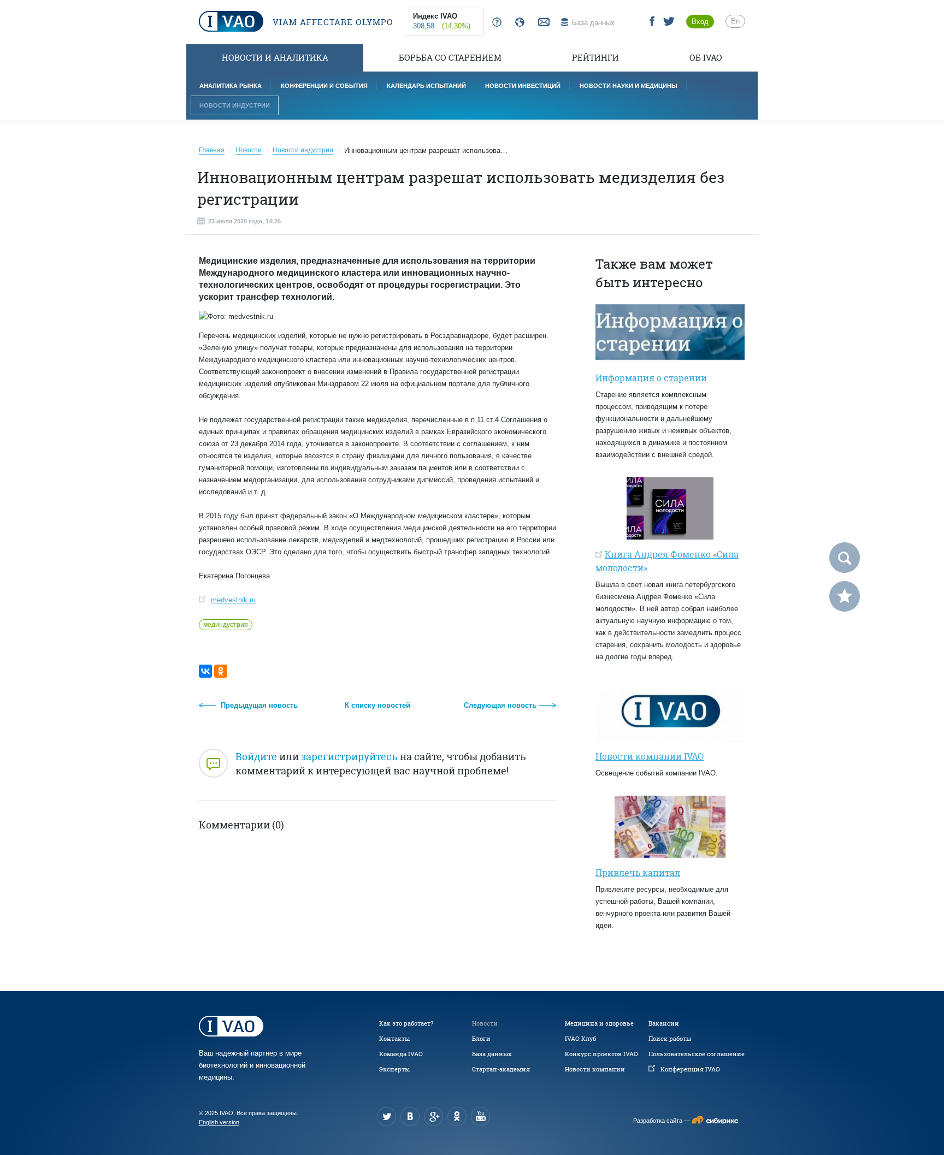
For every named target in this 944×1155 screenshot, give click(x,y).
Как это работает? (406, 1023)
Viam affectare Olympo (331, 22)
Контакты (394, 1038)
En (735, 21)
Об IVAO (705, 57)
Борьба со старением (450, 57)
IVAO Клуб (580, 1038)
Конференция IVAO (690, 1069)
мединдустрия (225, 625)
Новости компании (595, 1069)
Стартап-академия (501, 1069)
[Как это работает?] (494, 22)
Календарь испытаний (426, 85)
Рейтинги (595, 57)
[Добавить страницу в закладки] (844, 596)
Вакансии (663, 1023)
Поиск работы (669, 1038)
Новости (485, 1023)
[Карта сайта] (517, 22)
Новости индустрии (234, 105)
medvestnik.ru (233, 600)
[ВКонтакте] (205, 671)
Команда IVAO (401, 1054)
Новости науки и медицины (628, 85)
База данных (491, 1054)
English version (219, 1122)
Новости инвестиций (522, 85)
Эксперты (394, 1069)
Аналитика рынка (230, 85)
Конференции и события (324, 85)
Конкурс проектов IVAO (601, 1054)
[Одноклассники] (220, 671)
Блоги (481, 1038)
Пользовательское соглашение (696, 1054)
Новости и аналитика (275, 57)
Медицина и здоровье (599, 1023)
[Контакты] (542, 22)
